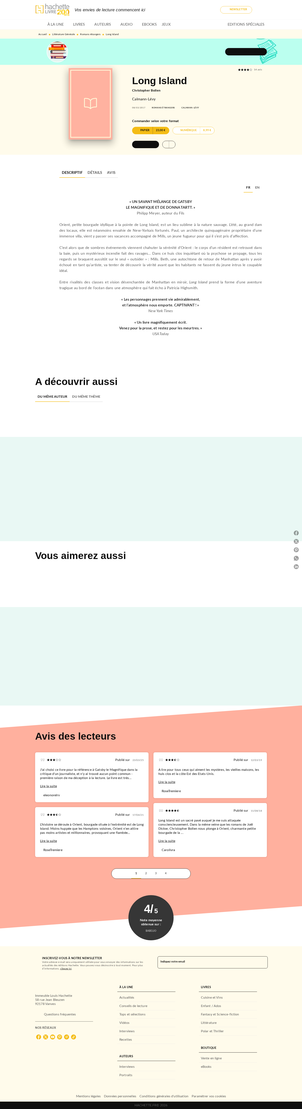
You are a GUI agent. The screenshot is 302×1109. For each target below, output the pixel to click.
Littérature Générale (63, 34)
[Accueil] (52, 9)
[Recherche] (262, 10)
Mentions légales (88, 1096)
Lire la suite (48, 786)
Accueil (42, 34)
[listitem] (38, 1036)
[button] (236, 10)
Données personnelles (120, 1096)
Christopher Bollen (146, 90)
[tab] (40, 25)
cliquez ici (65, 968)
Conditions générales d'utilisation (163, 1096)
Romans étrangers (90, 34)
